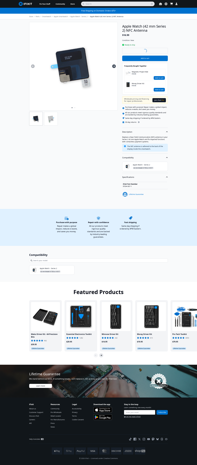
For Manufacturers (58, 419)
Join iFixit (159, 100)
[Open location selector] (166, 4)
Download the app (101, 404)
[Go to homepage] (26, 4)
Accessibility (76, 409)
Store (31, 16)
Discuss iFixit (34, 416)
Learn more (40, 386)
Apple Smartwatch (61, 16)
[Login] (176, 4)
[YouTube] (148, 439)
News (53, 427)
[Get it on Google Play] (102, 417)
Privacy (74, 412)
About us (32, 409)
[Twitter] (139, 439)
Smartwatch (46, 16)
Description (127, 132)
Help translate (34, 439)
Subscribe (162, 412)
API (30, 423)
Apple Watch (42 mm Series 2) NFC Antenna (106, 16)
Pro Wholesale (56, 412)
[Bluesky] (157, 439)
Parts (38, 16)
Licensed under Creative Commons (104, 458)
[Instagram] (144, 439)
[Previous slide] (96, 355)
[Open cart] (171, 4)
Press (53, 423)
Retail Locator (56, 416)
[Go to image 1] (72, 107)
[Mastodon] (153, 439)
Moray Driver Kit (138, 83)
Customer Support (36, 412)
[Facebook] (134, 439)
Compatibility (128, 157)
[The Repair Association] (166, 439)
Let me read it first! (133, 417)
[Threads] (162, 439)
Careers (32, 419)
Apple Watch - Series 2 (79, 16)
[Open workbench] (160, 4)
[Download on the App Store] (102, 410)
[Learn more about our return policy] (139, 122)
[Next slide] (101, 355)
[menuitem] (45, 4)
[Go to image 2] (74, 107)
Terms (74, 416)
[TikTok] (130, 439)
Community (55, 409)
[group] (33, 66)
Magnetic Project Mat (140, 72)
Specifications (128, 177)
